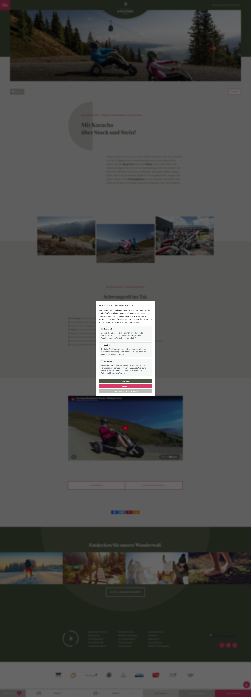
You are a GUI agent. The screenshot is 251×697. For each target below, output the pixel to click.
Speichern (125, 386)
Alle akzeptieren (125, 381)
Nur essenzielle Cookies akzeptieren (125, 391)
